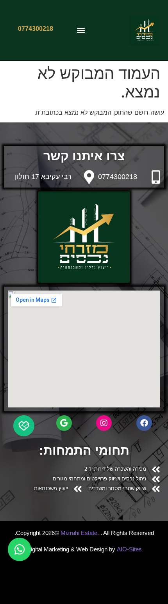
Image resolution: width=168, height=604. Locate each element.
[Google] (64, 423)
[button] (81, 30)
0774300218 (117, 177)
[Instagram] (104, 423)
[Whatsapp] (19, 549)
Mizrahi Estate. (80, 533)
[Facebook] (144, 423)
